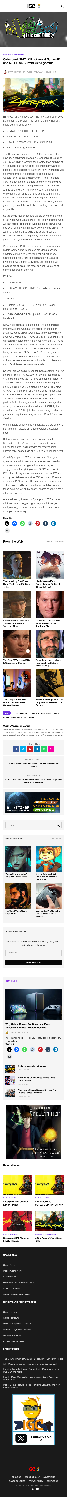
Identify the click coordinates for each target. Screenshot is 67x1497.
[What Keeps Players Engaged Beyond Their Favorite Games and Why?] (10, 1093)
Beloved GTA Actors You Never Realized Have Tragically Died (48, 623)
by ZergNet (57, 838)
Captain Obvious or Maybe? (20, 72)
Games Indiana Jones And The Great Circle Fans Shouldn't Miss (16, 623)
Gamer (56, 713)
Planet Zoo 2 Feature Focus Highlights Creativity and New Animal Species (31, 1386)
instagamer (16, 717)
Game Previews (11, 1318)
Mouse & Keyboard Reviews (17, 1329)
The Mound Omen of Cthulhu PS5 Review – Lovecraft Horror (33, 1359)
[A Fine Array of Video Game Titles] (49, 1221)
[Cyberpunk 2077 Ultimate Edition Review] (17, 1185)
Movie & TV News (12, 1288)
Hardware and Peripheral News (18, 1282)
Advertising (49, 1477)
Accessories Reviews (13, 1341)
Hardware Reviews (12, 1335)
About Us (16, 1477)
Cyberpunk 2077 (22, 713)
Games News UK (42, 1198)
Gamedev (35, 713)
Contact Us (52, 1481)
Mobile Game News (12, 1271)
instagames (29, 717)
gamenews (46, 713)
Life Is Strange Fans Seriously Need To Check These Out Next (48, 584)
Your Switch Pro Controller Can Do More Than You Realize (48, 914)
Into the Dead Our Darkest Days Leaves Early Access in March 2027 (30, 1378)
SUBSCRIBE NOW (33, 962)
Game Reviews (10, 1198)
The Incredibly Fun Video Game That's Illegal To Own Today (16, 584)
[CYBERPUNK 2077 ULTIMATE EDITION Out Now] (49, 1185)
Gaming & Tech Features (13, 54)
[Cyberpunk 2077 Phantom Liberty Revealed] (17, 1221)
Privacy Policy (36, 1481)
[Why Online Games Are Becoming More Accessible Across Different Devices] (33, 1004)
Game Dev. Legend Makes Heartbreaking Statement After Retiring (48, 663)
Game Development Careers (17, 1294)
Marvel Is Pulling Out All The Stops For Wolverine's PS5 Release (49, 702)
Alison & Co (15, 1033)
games (6, 717)
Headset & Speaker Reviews (17, 1323)
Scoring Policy (32, 1477)
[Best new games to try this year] (10, 1069)
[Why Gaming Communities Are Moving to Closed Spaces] (10, 1080)
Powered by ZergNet (55, 541)
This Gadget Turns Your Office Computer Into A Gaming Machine (14, 702)
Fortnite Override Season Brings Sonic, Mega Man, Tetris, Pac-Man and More (31, 1370)
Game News (9, 1265)
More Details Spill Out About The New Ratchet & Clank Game (47, 877)
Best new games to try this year (32, 1066)
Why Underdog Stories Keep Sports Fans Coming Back (30, 1364)
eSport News (9, 1276)
